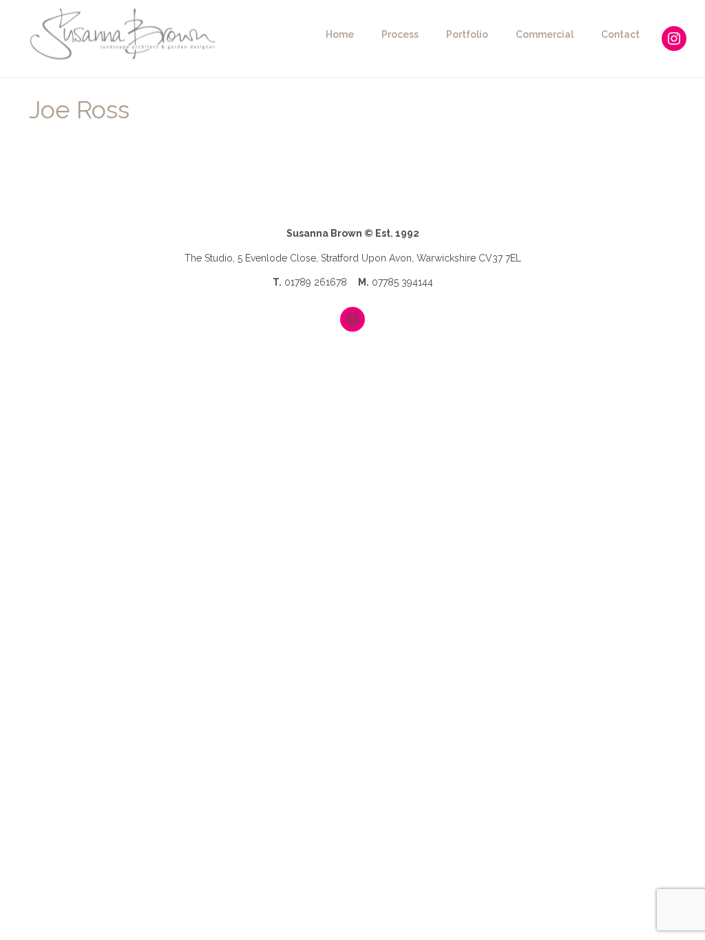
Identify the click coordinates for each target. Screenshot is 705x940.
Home (340, 34)
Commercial (545, 34)
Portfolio (467, 34)
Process (400, 34)
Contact (620, 34)
